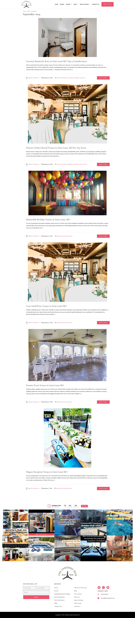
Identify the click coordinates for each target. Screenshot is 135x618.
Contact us (95, 4)
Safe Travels (77, 603)
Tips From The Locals (80, 587)
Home (56, 4)
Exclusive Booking (59, 597)
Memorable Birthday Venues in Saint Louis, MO (48, 219)
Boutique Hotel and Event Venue (64, 236)
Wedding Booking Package (62, 594)
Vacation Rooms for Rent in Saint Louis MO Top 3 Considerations (56, 61)
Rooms (62, 4)
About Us (76, 597)
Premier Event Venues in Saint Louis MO (45, 385)
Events (68, 4)
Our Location (78, 594)
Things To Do (58, 606)
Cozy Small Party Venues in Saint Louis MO (46, 306)
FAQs (75, 4)
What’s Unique (84, 4)
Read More (103, 78)
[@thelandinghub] (49, 506)
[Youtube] (107, 587)
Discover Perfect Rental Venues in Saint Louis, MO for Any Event (56, 147)
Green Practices (78, 600)
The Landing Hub (35, 78)
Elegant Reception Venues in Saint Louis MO (46, 471)
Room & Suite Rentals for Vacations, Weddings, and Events (70, 78)
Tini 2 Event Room (59, 600)
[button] (99, 587)
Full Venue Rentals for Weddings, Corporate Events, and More (71, 164)
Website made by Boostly (72, 615)
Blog (75, 591)
